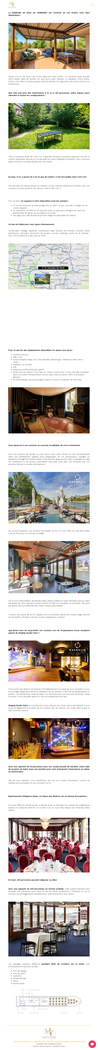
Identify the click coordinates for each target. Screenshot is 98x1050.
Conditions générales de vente (73, 1041)
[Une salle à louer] (19, 5)
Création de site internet (42, 1046)
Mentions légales (54, 1041)
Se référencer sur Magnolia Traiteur (34, 1041)
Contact (16, 1041)
